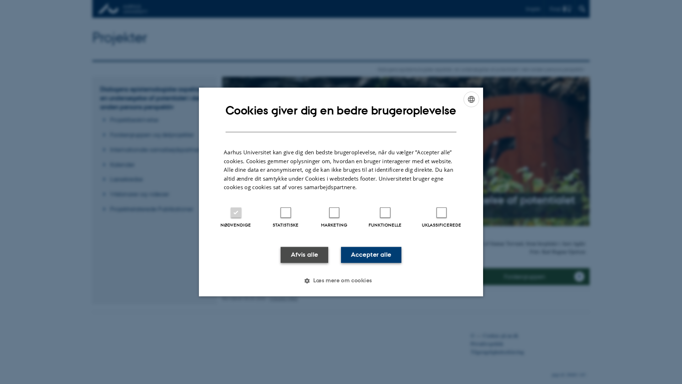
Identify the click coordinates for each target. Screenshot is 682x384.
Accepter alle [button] (371, 254)
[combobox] (471, 99)
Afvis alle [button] (304, 254)
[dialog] (341, 191)
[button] (341, 281)
